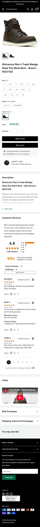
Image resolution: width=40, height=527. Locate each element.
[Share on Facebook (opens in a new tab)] (11, 294)
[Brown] (5, 116)
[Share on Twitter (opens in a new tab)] (14, 294)
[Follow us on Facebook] (3, 494)
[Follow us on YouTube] (11, 494)
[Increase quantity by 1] (23, 131)
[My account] (32, 9)
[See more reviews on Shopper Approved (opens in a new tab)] (18, 294)
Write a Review (20, 272)
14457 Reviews (13, 252)
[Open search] (28, 9)
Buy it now (20, 145)
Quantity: (5, 131)
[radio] (28, 242)
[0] (36, 9)
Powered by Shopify (8, 522)
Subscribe (9, 477)
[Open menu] (3, 9)
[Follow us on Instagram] (7, 494)
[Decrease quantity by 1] (12, 131)
